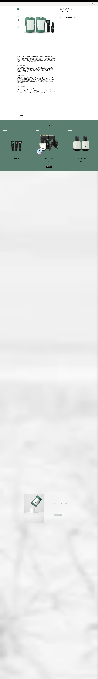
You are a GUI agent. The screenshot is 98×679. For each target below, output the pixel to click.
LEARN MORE (58, 515)
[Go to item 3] (18, 16)
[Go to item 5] (18, 23)
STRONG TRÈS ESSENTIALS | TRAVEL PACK (16, 160)
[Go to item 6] (18, 27)
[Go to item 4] (18, 19)
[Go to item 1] (18, 8)
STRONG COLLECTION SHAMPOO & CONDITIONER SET (81, 160)
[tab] (36, 47)
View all (49, 166)
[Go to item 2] (18, 12)
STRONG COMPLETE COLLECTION (49, 160)
